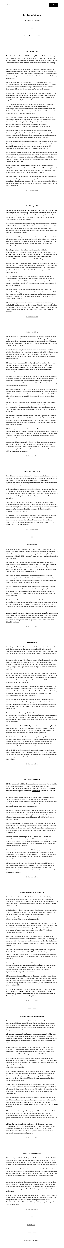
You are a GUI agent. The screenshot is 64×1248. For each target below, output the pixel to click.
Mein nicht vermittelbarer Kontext (32, 892)
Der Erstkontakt (32, 545)
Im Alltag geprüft (32, 206)
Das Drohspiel (32, 642)
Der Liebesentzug (32, 51)
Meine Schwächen (32, 332)
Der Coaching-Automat (32, 779)
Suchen (53, 5)
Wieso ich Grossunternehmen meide (32, 1016)
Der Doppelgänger (32, 15)
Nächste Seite (32, 1225)
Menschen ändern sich (32, 471)
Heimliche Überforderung (32, 1153)
